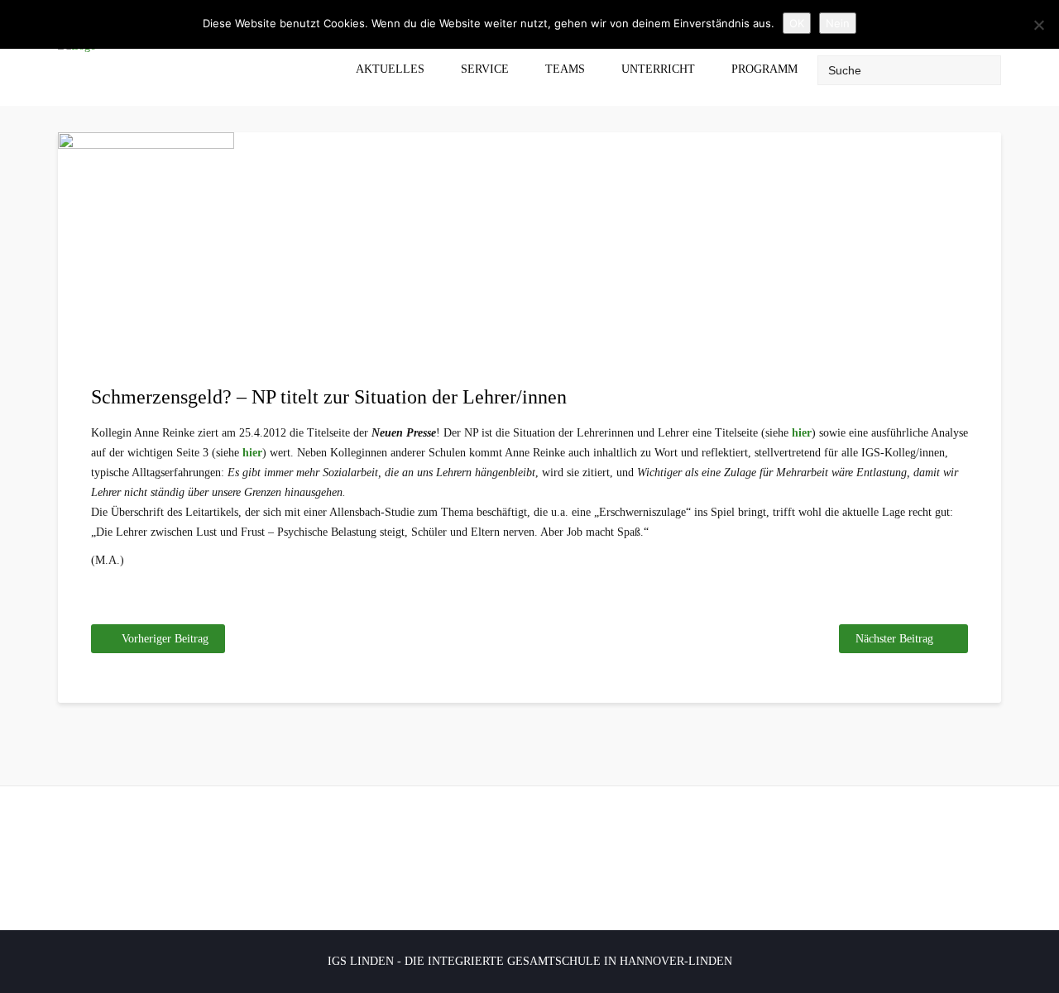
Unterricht (658, 69)
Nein (838, 23)
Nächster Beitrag (894, 639)
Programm (764, 69)
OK (796, 23)
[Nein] (1038, 25)
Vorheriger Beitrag (165, 639)
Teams (565, 69)
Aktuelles (390, 69)
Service (485, 69)
